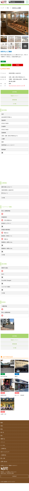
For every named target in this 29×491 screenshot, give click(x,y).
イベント (3, 442)
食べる (2, 432)
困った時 (3, 458)
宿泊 (2, 425)
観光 (2, 422)
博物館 (17, 65)
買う (3, 411)
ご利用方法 (3, 448)
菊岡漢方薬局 (3, 395)
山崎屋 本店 (3, 414)
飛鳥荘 (16, 376)
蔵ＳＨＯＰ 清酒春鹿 (19, 395)
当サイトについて (5, 451)
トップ (2, 8)
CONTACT (14, 476)
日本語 (13, 2)
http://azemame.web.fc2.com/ (16, 85)
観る (8, 8)
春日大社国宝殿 (4, 376)
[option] (14, 23)
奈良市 (6, 65)
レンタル (3, 445)
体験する (3, 438)
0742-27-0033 (6, 68)
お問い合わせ (4, 461)
